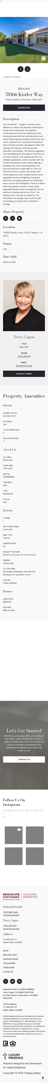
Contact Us (8, 971)
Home (5, 950)
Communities (9, 963)
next (27, 69)
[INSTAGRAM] (5, 981)
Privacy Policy (33, 1073)
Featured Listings (10, 959)
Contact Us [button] (24, 759)
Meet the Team (10, 954)
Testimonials (8, 967)
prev (21, 69)
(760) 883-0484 (10, 912)
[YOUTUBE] (12, 981)
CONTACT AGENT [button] (24, 374)
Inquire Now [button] (24, 107)
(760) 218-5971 (24, 356)
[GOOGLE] (19, 981)
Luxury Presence (16, 1067)
